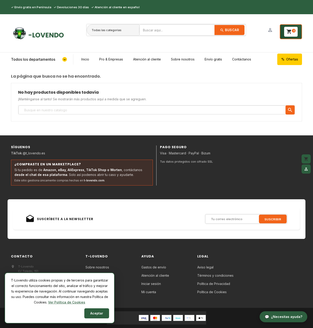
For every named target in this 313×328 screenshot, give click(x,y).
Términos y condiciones (215, 275)
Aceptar (96, 313)
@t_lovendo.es (28, 153)
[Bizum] (178, 318)
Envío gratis (213, 59)
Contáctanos (241, 59)
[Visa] (143, 318)
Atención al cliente (147, 59)
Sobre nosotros (183, 59)
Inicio (85, 59)
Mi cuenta (148, 292)
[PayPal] (166, 318)
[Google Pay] (189, 318)
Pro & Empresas (111, 59)
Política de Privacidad (213, 284)
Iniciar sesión (151, 284)
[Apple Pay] (201, 318)
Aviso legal (205, 267)
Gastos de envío (153, 267)
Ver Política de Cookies (66, 302)
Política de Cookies (212, 292)
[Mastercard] (155, 318)
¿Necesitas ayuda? (286, 317)
